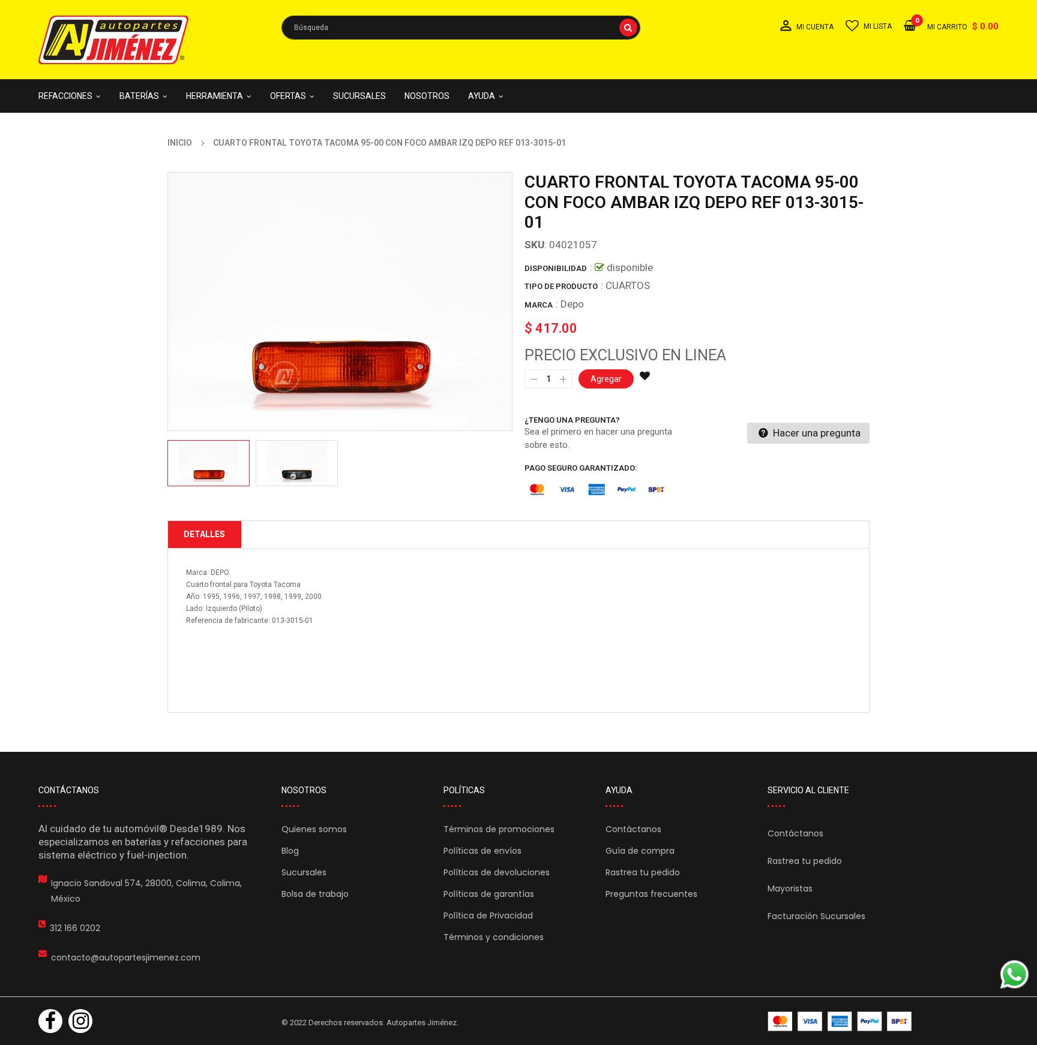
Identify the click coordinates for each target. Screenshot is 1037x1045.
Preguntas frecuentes (651, 894)
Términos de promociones (499, 829)
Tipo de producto (561, 286)
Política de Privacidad (488, 915)
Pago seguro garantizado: (581, 467)
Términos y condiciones (493, 937)
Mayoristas (790, 889)
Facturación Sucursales (816, 916)
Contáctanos (633, 829)
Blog (290, 851)
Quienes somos (314, 829)
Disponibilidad (556, 268)
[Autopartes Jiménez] (840, 1021)
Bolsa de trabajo (315, 894)
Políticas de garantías (488, 894)
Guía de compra (640, 851)
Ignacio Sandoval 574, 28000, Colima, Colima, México (146, 891)
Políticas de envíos (482, 851)
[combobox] (460, 28)
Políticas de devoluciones (496, 872)
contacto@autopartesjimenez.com (125, 957)
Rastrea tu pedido (643, 872)
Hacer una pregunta (816, 433)
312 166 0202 (75, 928)
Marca (539, 304)
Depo (572, 304)
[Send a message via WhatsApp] (1014, 974)
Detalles (204, 534)
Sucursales (303, 872)
